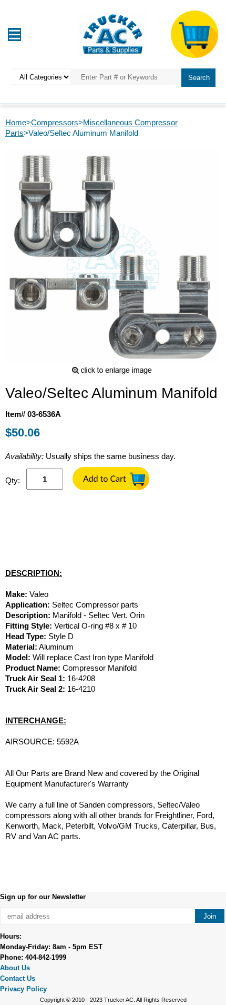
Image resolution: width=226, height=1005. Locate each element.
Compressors (54, 122)
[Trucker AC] (113, 33)
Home (15, 122)
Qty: (12, 480)
